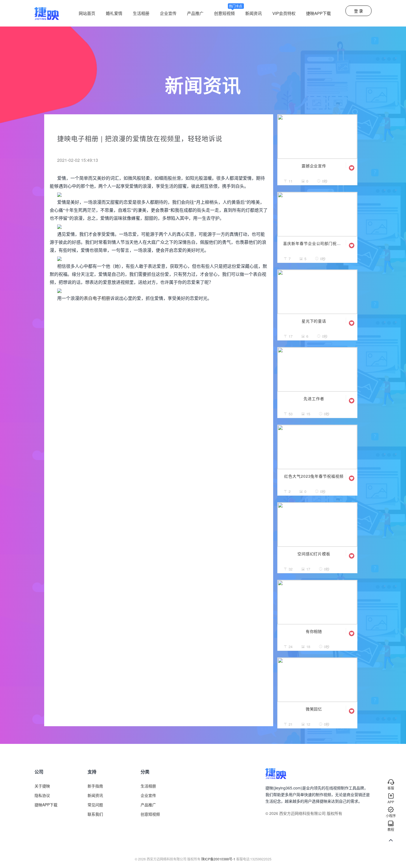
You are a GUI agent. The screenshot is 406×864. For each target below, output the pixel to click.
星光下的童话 (314, 321)
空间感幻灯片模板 (314, 553)
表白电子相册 (97, 298)
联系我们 (95, 814)
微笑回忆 (314, 709)
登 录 (358, 11)
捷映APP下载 (318, 13)
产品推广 (195, 13)
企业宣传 (168, 13)
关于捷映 (42, 786)
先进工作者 (314, 398)
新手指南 (95, 786)
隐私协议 (42, 795)
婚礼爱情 (114, 13)
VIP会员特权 (284, 13)
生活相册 (141, 13)
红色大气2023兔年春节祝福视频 (314, 476)
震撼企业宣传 (314, 165)
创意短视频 (228, 13)
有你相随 (314, 631)
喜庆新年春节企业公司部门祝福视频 (316, 243)
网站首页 (87, 13)
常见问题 (95, 804)
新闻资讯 (253, 13)
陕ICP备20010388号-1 (218, 859)
